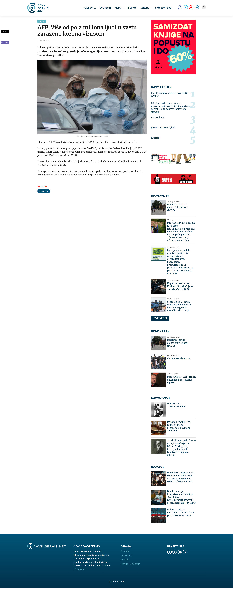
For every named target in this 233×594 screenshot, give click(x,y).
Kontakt (125, 559)
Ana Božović (157, 117)
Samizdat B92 (163, 7)
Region (132, 7)
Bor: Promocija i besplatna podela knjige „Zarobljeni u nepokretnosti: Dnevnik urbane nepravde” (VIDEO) (181, 497)
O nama (125, 551)
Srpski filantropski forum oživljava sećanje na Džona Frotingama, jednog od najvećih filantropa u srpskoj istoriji (181, 447)
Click (5, 42)
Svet (44, 21)
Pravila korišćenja (130, 564)
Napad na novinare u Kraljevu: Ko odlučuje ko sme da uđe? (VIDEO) (180, 286)
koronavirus (43, 191)
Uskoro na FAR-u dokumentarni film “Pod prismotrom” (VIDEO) (180, 512)
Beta (39, 21)
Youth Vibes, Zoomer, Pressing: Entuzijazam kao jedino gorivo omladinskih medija (179, 306)
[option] (92, 97)
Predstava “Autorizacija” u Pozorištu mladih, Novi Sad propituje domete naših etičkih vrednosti (181, 477)
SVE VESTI (105, 7)
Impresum (126, 555)
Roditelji (155, 137)
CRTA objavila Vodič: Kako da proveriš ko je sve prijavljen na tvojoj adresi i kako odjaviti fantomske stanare (171, 107)
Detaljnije (79, 569)
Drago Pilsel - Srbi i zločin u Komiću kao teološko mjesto (181, 379)
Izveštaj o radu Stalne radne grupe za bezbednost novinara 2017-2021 (178, 426)
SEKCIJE (145, 7)
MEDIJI (118, 7)
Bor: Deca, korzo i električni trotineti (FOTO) (171, 94)
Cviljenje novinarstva (178, 358)
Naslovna (90, 7)
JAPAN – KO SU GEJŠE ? (163, 127)
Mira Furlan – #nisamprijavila (176, 405)
